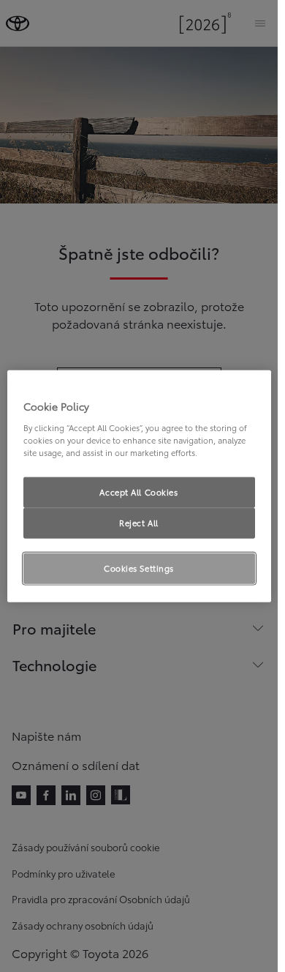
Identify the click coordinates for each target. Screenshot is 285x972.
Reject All (139, 522)
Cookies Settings (139, 567)
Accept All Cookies (138, 492)
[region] (139, 486)
